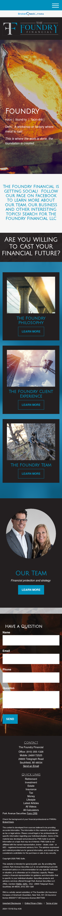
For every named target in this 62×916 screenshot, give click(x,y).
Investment (31, 782)
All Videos (31, 806)
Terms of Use (51, 903)
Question (8, 688)
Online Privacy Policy (33, 903)
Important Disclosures (12, 903)
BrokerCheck (8, 821)
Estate (31, 785)
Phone (7, 669)
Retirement (31, 779)
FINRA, (19, 883)
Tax (31, 792)
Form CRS (32, 813)
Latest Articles (31, 803)
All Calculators (31, 810)
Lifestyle (31, 799)
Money (31, 796)
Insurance (31, 789)
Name (6, 632)
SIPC (25, 883)
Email (6, 651)
